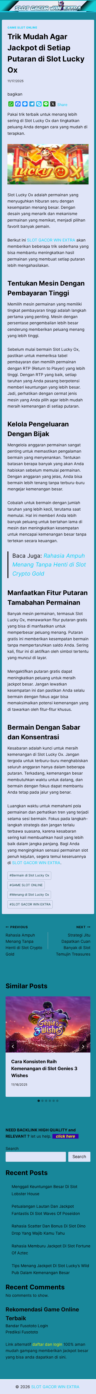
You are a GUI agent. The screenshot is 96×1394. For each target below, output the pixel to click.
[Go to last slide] (13, 1046)
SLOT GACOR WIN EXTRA (30, 904)
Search (12, 1148)
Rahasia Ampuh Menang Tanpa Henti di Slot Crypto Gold (49, 564)
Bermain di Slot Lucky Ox (29, 875)
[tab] (39, 1101)
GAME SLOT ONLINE (22, 27)
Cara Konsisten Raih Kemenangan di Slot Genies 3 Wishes (44, 1068)
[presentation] (48, 1024)
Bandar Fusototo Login (27, 1325)
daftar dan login (47, 1344)
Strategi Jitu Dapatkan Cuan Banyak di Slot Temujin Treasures (73, 940)
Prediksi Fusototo (22, 1332)
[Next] (83, 1046)
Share (62, 104)
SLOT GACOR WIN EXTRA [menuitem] (51, 240)
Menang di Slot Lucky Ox (29, 894)
